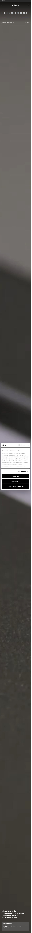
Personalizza (14, 481)
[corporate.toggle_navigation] (2, 5)
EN (4, 0)
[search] (28, 6)
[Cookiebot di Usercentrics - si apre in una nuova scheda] (19, 445)
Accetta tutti (15, 476)
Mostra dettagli (22, 471)
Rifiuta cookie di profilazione (15, 486)
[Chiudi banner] (28, 445)
